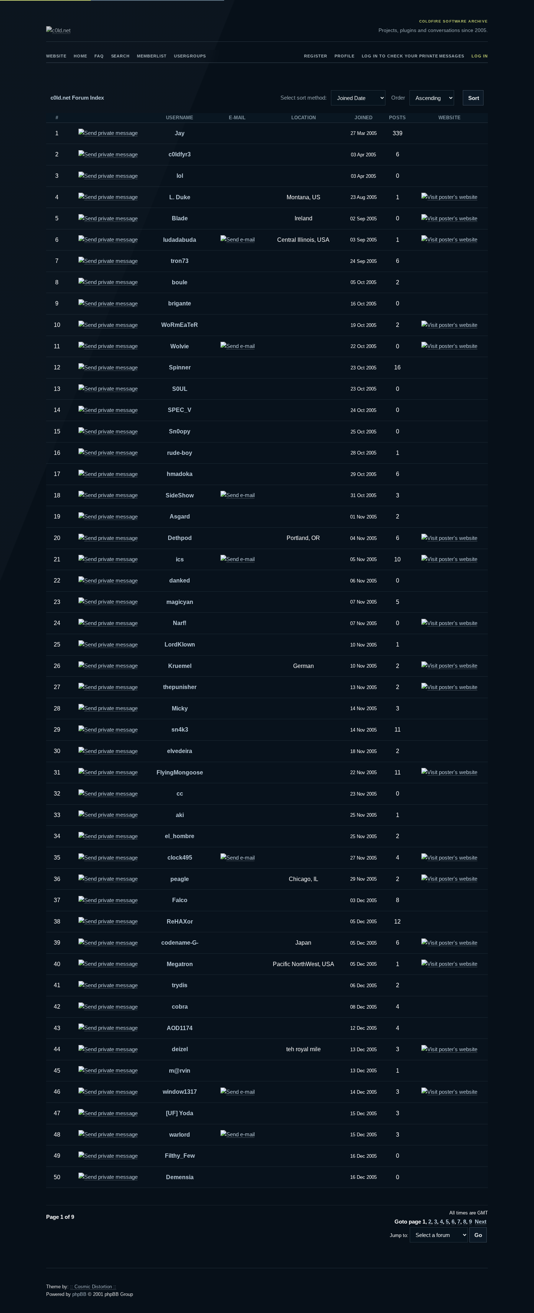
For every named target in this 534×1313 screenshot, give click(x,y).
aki (180, 815)
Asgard (180, 516)
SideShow (180, 495)
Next (480, 1221)
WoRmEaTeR (179, 325)
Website (56, 56)
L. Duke (179, 197)
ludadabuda (179, 240)
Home (80, 56)
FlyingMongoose (180, 772)
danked (179, 580)
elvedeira (179, 751)
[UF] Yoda (179, 1113)
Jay (180, 133)
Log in (480, 56)
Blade (180, 218)
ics (180, 559)
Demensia (180, 1177)
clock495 (179, 857)
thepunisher (180, 687)
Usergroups (190, 56)
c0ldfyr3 (180, 154)
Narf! (179, 623)
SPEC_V (179, 410)
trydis (179, 985)
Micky (180, 708)
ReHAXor (180, 921)
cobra (180, 1007)
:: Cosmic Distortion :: (93, 1286)
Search (120, 56)
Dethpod (180, 538)
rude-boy (179, 453)
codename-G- (179, 943)
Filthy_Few (180, 1156)
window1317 (180, 1092)
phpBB (79, 1294)
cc (180, 793)
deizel (180, 1049)
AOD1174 (180, 1028)
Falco (179, 900)
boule (179, 282)
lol (180, 176)
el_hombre (179, 836)
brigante (179, 303)
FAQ (99, 56)
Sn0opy (179, 431)
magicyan (179, 602)
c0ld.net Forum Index (77, 98)
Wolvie (179, 346)
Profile (345, 56)
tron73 (180, 261)
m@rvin (179, 1071)
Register (315, 56)
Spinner (180, 367)
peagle (179, 879)
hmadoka (180, 474)
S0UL (179, 389)
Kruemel (179, 666)
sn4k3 (179, 729)
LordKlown (180, 644)
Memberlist (152, 56)
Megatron (180, 964)
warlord (179, 1135)
